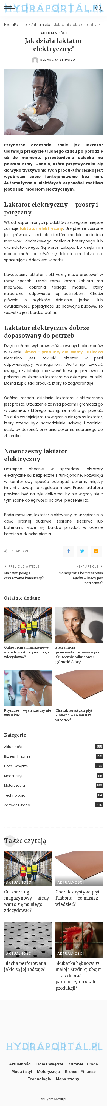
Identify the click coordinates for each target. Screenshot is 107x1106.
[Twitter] (82, 551)
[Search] (97, 8)
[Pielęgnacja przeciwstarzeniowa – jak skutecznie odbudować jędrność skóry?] (79, 625)
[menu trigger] (11, 8)
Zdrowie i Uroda (17, 805)
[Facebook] (68, 551)
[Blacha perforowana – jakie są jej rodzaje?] (28, 940)
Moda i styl (13, 775)
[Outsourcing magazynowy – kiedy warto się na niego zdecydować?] (28, 625)
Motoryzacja (14, 785)
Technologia (15, 795)
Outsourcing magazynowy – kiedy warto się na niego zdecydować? (26, 652)
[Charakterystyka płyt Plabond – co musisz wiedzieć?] (79, 688)
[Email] (96, 551)
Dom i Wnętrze (16, 766)
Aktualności (53, 33)
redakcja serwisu (57, 59)
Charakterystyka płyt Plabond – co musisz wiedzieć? (73, 715)
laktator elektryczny (41, 228)
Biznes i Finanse (17, 756)
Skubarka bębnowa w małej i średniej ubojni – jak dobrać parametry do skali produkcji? (78, 976)
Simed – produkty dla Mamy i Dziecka (63, 352)
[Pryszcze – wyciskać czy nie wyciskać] (28, 688)
